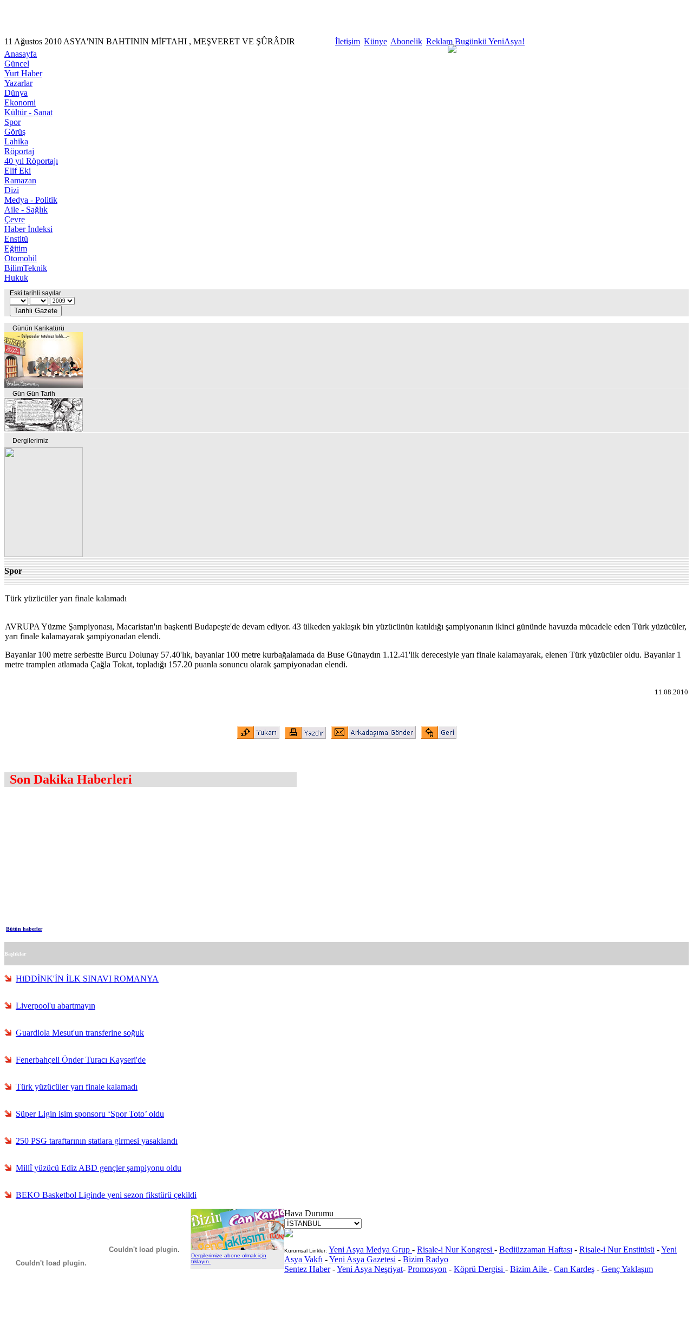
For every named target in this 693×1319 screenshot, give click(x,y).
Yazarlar (18, 83)
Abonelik (406, 41)
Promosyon (427, 1269)
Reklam (439, 41)
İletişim (347, 41)
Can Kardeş (574, 1269)
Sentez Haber (307, 1269)
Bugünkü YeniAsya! (490, 41)
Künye (375, 41)
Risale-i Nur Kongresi (455, 1249)
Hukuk (16, 277)
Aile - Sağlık (26, 209)
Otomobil (20, 258)
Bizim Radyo (425, 1259)
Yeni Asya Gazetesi (362, 1259)
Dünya (16, 92)
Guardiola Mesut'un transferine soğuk (80, 1032)
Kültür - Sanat (28, 112)
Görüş (14, 131)
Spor (12, 122)
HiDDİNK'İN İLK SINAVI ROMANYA (87, 978)
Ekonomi (20, 102)
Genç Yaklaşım (627, 1269)
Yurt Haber (23, 73)
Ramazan (20, 180)
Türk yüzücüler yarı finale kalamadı (77, 1086)
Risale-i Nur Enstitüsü (617, 1249)
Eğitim (15, 248)
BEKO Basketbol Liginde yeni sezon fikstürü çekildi (106, 1194)
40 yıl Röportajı (31, 160)
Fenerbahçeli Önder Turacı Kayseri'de (81, 1059)
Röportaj (19, 151)
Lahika (16, 141)
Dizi (11, 190)
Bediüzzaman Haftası (535, 1249)
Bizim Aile (529, 1269)
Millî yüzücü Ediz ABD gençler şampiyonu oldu (98, 1167)
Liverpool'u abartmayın (55, 1005)
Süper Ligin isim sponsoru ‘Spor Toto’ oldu (90, 1113)
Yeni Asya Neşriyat (370, 1269)
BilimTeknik (25, 268)
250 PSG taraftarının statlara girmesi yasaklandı (97, 1140)
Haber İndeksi (28, 229)
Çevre (14, 219)
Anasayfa (20, 53)
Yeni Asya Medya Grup (370, 1249)
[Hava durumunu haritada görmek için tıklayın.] (288, 1234)
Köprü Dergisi (479, 1269)
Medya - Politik (30, 199)
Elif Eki (17, 170)
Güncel (16, 63)
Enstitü (16, 238)
